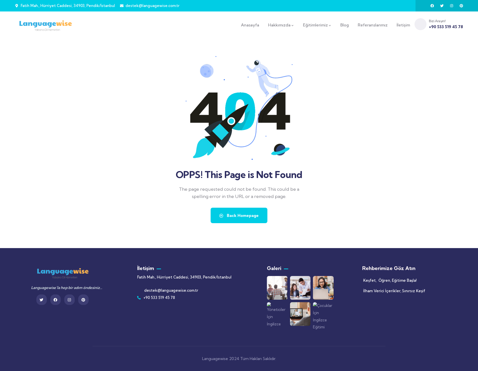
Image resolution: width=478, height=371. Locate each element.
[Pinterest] (461, 5)
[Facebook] (432, 5)
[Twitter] (442, 5)
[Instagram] (451, 5)
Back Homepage (242, 215)
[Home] (45, 25)
